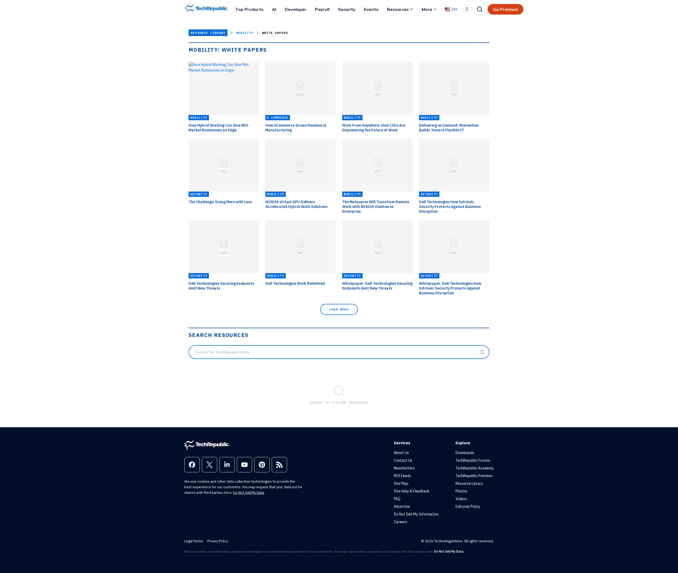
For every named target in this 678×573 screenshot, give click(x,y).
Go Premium (505, 9)
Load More (339, 309)
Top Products (249, 9)
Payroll (322, 9)
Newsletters (404, 468)
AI (274, 9)
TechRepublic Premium (474, 475)
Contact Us (403, 460)
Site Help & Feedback (411, 491)
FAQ (397, 498)
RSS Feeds (402, 475)
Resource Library (208, 33)
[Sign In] (467, 9)
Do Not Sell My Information (416, 514)
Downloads (465, 452)
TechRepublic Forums (473, 460)
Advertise (402, 506)
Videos (461, 498)
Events (371, 9)
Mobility (244, 33)
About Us (401, 452)
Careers (400, 521)
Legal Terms (193, 541)
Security (346, 9)
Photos (461, 491)
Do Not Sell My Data (248, 492)
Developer (295, 9)
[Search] (479, 9)
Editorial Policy (468, 506)
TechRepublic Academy (475, 468)
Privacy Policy (217, 541)
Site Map (401, 483)
